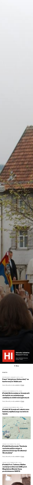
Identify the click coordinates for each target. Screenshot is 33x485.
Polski (22, 385)
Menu (17, 366)
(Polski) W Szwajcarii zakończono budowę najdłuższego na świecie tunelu (15, 411)
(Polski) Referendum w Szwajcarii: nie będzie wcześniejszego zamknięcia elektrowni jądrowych (16, 395)
